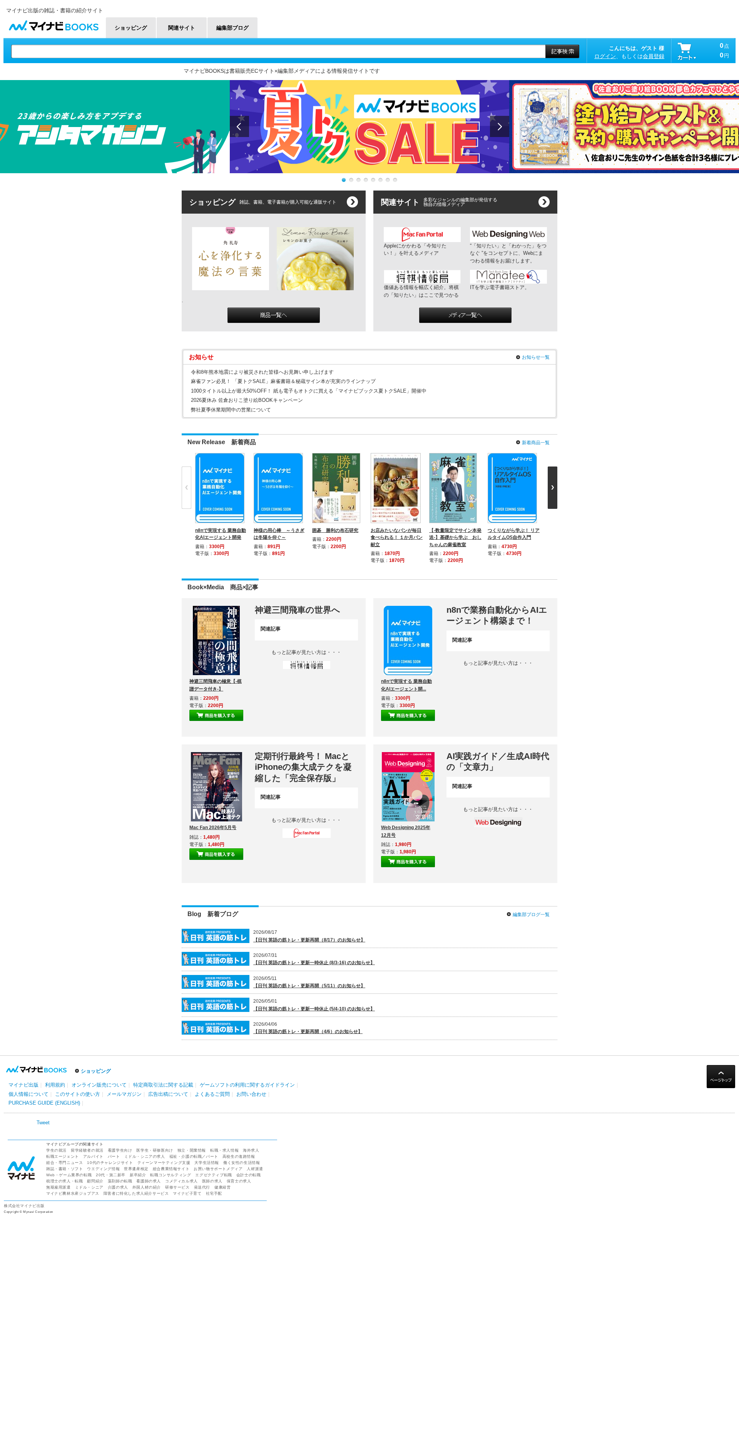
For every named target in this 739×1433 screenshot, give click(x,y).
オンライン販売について (99, 1085)
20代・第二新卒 (110, 1175)
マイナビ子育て (187, 1193)
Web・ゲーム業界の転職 (69, 1175)
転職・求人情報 (224, 1150)
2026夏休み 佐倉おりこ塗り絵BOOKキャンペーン (247, 400)
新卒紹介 (138, 1175)
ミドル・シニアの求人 (144, 1156)
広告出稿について (168, 1094)
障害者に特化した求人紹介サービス (136, 1193)
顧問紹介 (95, 1181)
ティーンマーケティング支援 (164, 1162)
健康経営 (222, 1187)
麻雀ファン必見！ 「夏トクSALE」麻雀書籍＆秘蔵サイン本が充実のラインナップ (283, 381)
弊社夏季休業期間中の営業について (231, 410)
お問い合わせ (251, 1094)
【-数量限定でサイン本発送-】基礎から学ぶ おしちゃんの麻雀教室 (455, 537)
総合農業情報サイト (171, 1169)
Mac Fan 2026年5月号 (212, 827)
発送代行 (202, 1187)
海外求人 (251, 1150)
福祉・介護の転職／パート (193, 1156)
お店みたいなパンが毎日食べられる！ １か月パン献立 (397, 537)
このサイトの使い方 (77, 1094)
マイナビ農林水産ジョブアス (72, 1193)
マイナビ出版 (23, 1085)
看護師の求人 (148, 1181)
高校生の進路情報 (238, 1156)
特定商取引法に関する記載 (163, 1085)
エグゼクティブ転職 (213, 1175)
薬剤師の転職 (120, 1181)
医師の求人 (212, 1181)
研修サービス (177, 1187)
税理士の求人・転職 (64, 1181)
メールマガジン (124, 1094)
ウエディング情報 (103, 1169)
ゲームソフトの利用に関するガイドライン (247, 1085)
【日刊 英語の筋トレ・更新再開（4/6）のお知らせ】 (308, 1031)
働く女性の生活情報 (241, 1162)
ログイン (605, 56)
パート (114, 1156)
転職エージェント (62, 1156)
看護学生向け (120, 1150)
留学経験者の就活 (87, 1150)
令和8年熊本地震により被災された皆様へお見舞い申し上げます (262, 372)
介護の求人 (118, 1187)
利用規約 (55, 1085)
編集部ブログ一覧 (531, 914)
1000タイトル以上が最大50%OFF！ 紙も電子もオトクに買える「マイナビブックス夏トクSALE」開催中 (308, 391)
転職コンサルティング (170, 1175)
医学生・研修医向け (154, 1150)
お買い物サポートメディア (218, 1169)
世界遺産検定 (136, 1169)
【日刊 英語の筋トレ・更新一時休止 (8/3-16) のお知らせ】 (314, 962)
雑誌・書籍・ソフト (64, 1169)
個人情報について (28, 1094)
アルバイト (93, 1156)
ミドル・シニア (89, 1187)
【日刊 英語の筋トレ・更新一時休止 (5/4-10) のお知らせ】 (314, 1009)
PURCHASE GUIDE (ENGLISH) (44, 1103)
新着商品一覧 (536, 442)
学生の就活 (56, 1150)
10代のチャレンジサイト (110, 1162)
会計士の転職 (248, 1175)
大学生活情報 (206, 1162)
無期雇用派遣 (58, 1187)
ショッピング (96, 1071)
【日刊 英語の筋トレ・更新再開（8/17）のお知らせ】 (309, 940)
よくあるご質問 (212, 1094)
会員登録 (653, 56)
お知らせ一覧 (536, 357)
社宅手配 (214, 1193)
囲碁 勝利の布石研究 (335, 530)
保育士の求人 (239, 1181)
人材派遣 (255, 1169)
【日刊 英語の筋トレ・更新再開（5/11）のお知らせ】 (309, 985)
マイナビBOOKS (53, 24)
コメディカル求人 (181, 1181)
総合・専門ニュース (64, 1162)
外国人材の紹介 (146, 1187)
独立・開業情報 (191, 1150)
